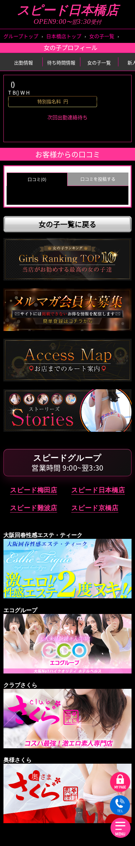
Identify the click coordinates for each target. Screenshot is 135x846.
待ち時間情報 (61, 62)
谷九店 (35, 237)
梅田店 (99, 237)
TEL (120, 810)
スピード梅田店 (33, 489)
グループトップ (20, 36)
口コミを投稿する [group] (98, 179)
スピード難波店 (33, 507)
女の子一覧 (101, 36)
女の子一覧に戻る (67, 224)
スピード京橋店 (94, 507)
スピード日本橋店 (67, 10)
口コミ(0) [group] (37, 179)
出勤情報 (23, 62)
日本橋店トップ (63, 36)
